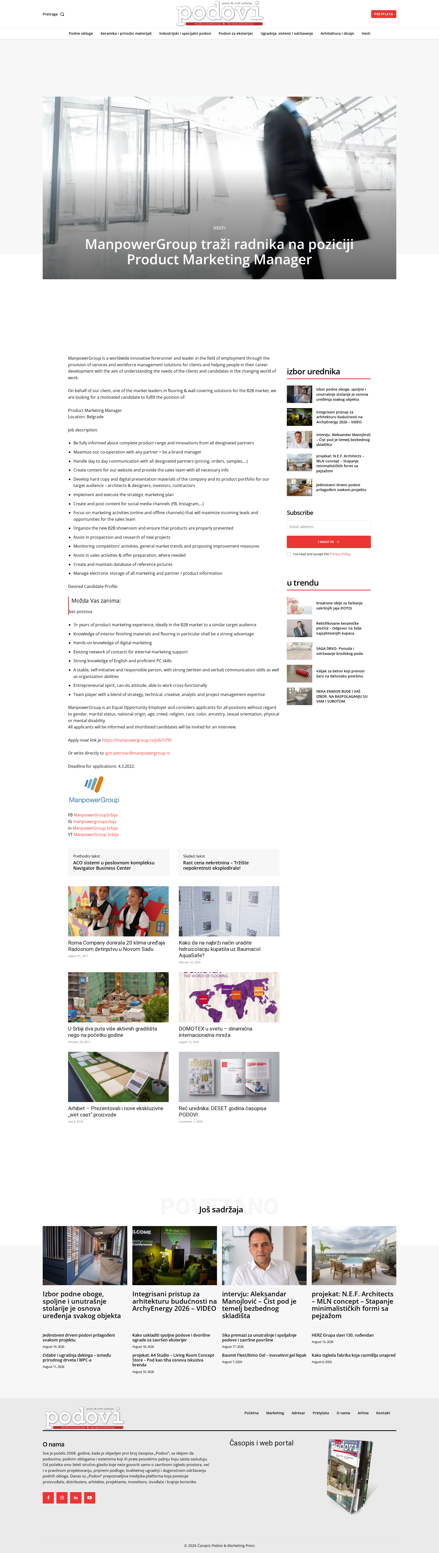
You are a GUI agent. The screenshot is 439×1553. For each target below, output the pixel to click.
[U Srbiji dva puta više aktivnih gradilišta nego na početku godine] (118, 997)
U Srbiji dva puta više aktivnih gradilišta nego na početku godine (112, 1032)
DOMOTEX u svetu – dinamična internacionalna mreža (215, 1032)
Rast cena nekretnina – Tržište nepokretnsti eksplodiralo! (216, 865)
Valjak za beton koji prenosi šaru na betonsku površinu (340, 673)
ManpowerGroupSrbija (96, 815)
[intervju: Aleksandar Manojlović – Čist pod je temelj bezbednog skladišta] (299, 439)
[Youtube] (89, 1497)
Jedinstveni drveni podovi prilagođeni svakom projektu (341, 487)
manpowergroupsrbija (94, 821)
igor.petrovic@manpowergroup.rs (137, 753)
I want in (326, 541)
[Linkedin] (75, 1497)
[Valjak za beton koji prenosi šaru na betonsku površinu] (299, 673)
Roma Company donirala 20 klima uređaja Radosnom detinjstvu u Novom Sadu (116, 946)
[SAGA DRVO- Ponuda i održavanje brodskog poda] (299, 651)
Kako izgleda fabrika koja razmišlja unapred (354, 1355)
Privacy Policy (340, 554)
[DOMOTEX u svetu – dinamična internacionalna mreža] (229, 997)
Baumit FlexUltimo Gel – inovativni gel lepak (264, 1355)
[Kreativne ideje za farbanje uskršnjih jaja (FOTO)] (299, 605)
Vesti (219, 228)
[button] (54, 14)
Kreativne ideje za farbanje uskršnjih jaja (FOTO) (339, 605)
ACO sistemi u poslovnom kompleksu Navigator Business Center (113, 865)
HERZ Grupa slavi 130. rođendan (343, 1335)
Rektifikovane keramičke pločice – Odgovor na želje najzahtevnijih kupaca (339, 628)
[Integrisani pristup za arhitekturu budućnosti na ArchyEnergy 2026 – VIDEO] (299, 417)
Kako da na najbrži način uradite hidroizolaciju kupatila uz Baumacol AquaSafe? (220, 949)
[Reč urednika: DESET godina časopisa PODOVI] (229, 1077)
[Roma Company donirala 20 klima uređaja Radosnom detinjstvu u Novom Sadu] (118, 911)
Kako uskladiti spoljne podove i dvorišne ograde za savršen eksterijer (171, 1337)
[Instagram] (62, 1497)
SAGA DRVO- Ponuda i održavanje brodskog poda (339, 651)
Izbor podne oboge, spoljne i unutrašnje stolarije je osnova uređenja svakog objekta (342, 394)
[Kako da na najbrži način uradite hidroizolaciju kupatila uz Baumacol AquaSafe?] (229, 911)
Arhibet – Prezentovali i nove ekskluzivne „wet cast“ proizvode (115, 1111)
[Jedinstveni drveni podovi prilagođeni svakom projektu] (299, 487)
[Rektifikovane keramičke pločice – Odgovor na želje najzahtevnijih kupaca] (299, 628)
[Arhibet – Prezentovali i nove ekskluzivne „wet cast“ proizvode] (118, 1077)
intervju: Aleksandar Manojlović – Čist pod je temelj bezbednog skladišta (343, 439)
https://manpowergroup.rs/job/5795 (137, 740)
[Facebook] (48, 1497)
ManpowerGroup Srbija (95, 828)
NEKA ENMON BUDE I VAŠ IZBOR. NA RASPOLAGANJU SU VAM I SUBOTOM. (342, 696)
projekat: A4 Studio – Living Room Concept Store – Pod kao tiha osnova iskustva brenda (173, 1360)
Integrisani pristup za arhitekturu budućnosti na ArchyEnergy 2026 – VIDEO (339, 417)
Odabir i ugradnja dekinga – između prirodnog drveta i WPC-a (77, 1357)
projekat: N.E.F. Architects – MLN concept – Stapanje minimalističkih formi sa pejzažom (340, 463)
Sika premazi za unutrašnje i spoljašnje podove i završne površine (259, 1337)
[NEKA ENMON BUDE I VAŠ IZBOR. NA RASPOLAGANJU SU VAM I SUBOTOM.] (299, 696)
